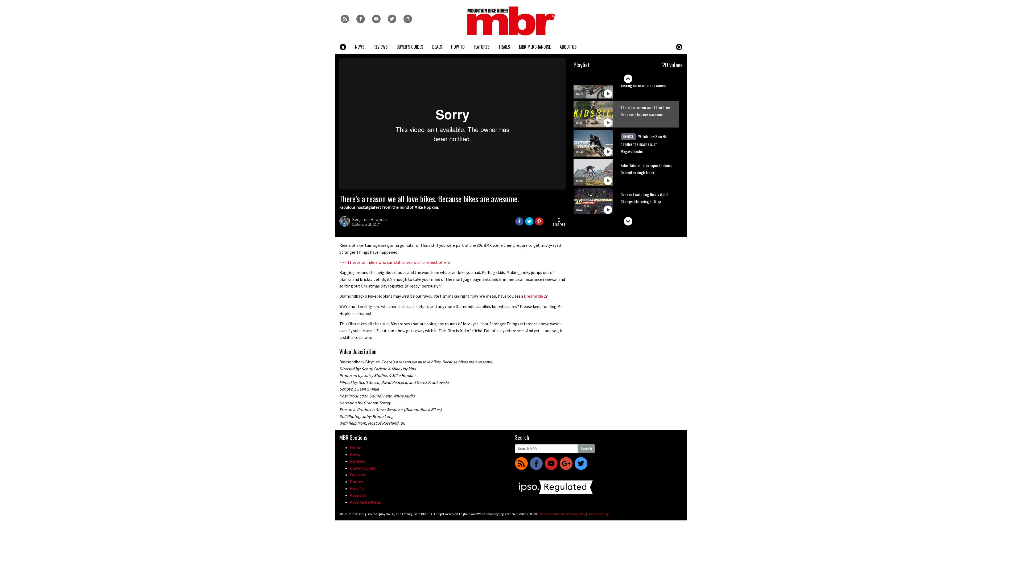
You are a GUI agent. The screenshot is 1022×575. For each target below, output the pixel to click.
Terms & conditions (552, 514)
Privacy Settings (598, 514)
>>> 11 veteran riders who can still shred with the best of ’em (394, 262)
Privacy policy (576, 514)
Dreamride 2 (535, 296)
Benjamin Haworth (369, 219)
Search (586, 448)
